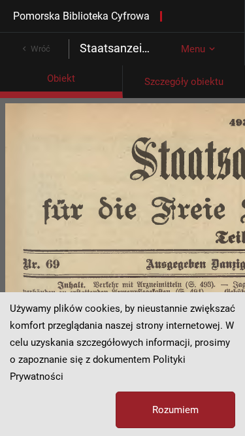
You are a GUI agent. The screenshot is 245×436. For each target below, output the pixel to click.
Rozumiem (175, 410)
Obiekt (61, 78)
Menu (193, 49)
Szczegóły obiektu (183, 82)
